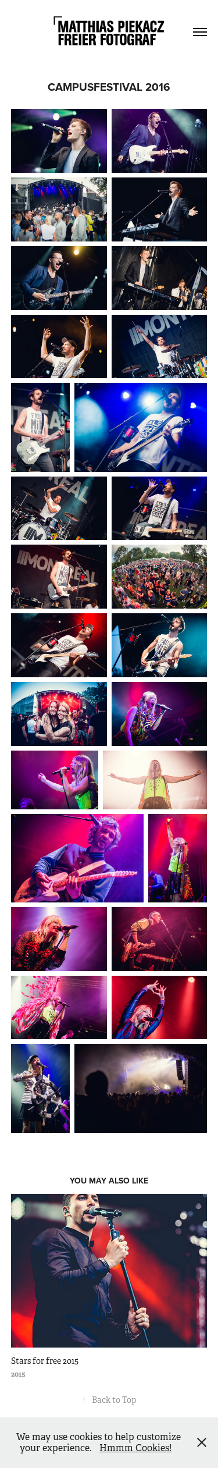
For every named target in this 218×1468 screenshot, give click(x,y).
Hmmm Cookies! (135, 1448)
